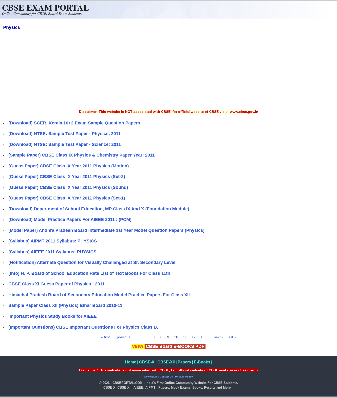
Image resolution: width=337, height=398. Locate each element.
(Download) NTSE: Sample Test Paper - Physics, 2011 (64, 133)
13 (203, 337)
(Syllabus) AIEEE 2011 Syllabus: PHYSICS (52, 251)
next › (218, 337)
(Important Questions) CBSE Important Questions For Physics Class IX (83, 327)
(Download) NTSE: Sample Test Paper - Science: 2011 (64, 144)
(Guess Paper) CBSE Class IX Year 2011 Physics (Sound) (68, 187)
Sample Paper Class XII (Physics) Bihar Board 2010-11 (65, 305)
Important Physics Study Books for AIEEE (52, 316)
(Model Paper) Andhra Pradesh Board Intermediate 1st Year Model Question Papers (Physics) (106, 230)
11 (185, 337)
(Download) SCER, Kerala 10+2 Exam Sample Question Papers (74, 122)
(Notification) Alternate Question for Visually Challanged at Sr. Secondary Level (91, 262)
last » (232, 337)
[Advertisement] (168, 73)
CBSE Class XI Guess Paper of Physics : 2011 (56, 283)
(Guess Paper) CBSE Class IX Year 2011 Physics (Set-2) (66, 176)
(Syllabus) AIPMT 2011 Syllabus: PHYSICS (52, 241)
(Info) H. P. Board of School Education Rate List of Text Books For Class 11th (89, 273)
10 (176, 337)
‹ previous (122, 337)
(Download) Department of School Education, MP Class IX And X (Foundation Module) (98, 208)
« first (105, 337)
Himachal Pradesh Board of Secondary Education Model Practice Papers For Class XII (99, 294)
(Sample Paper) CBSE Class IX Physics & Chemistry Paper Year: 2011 (81, 155)
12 (194, 337)
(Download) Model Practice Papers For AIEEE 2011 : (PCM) (69, 219)
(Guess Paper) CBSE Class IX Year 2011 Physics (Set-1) (66, 198)
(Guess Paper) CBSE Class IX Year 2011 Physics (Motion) (68, 165)
